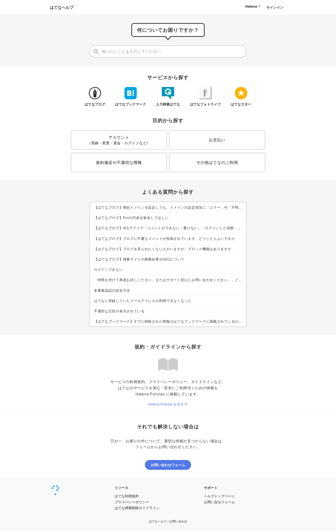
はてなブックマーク (130, 104)
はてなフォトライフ (205, 104)
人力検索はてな (168, 104)
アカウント (119, 140)
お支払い (217, 139)
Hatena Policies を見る (166, 404)
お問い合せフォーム (219, 502)
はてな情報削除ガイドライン (137, 508)
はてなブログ (95, 104)
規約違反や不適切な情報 (119, 162)
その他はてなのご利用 (217, 162)
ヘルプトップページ (219, 496)
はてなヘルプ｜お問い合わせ (168, 521)
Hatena (251, 6)
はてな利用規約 (127, 496)
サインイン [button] (275, 7)
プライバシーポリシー (132, 502)
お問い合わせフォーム (168, 465)
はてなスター (241, 104)
